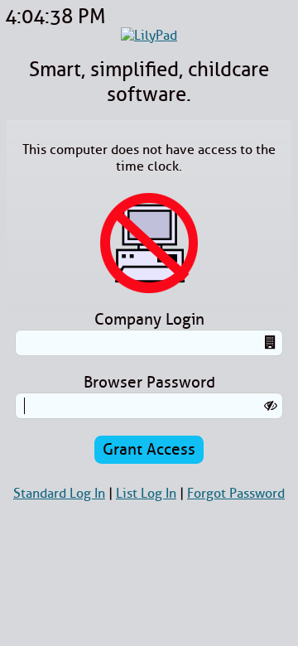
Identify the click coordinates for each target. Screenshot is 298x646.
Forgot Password (236, 493)
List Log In (146, 493)
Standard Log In (59, 493)
